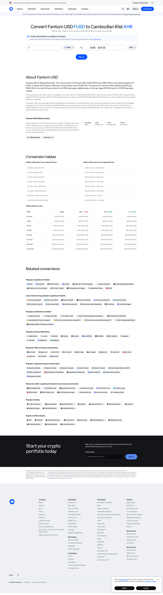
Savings (71, 530)
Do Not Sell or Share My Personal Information (51, 531)
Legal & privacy (44, 521)
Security (42, 514)
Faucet (99, 548)
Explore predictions (75, 533)
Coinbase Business (75, 543)
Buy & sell (72, 502)
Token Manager (74, 549)
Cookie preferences (46, 527)
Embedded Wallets (104, 511)
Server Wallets (103, 508)
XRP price (130, 543)
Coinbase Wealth (74, 514)
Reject (124, 588)
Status (129, 527)
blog (11, 575)
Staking (71, 559)
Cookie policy (44, 524)
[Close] (158, 579)
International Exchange (77, 565)
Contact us (131, 505)
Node (99, 539)
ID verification (132, 511)
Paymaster (101, 527)
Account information (134, 514)
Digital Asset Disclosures (48, 535)
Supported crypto (133, 524)
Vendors (42, 517)
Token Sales (72, 527)
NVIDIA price (131, 550)
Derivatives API (103, 560)
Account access (132, 521)
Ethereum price (132, 537)
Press (41, 511)
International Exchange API (107, 554)
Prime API (101, 557)
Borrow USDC (73, 508)
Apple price (131, 553)
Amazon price (132, 559)
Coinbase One (73, 511)
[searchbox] (132, 48)
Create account (132, 508)
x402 (99, 521)
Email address (89, 452)
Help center (131, 502)
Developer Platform (104, 502)
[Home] (11, 9)
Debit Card (72, 521)
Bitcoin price (131, 534)
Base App (71, 505)
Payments (72, 546)
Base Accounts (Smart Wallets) (109, 514)
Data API (100, 533)
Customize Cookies (150, 581)
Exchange (71, 562)
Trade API (100, 524)
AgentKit (100, 542)
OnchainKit (101, 530)
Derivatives (72, 524)
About (41, 502)
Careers (42, 505)
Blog (40, 508)
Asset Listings (73, 540)
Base (99, 505)
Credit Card (72, 517)
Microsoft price (132, 556)
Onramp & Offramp (104, 517)
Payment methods (133, 517)
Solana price (131, 540)
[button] (31, 9)
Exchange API (102, 551)
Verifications (102, 536)
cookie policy (124, 579)
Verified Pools (73, 568)
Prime (70, 556)
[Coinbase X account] (18, 575)
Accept (146, 588)
